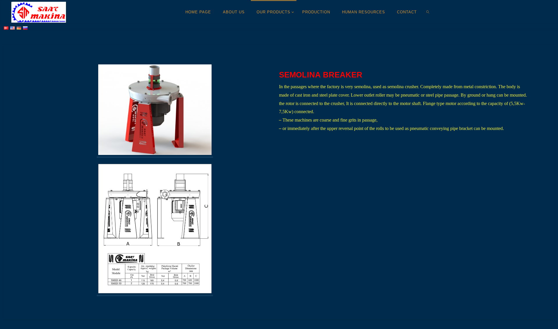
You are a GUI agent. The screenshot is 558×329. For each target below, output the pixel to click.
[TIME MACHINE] (38, 11)
